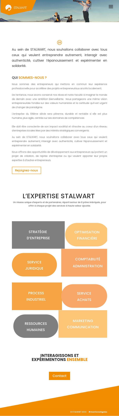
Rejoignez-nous (26, 170)
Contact (59, 376)
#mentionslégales (98, 412)
